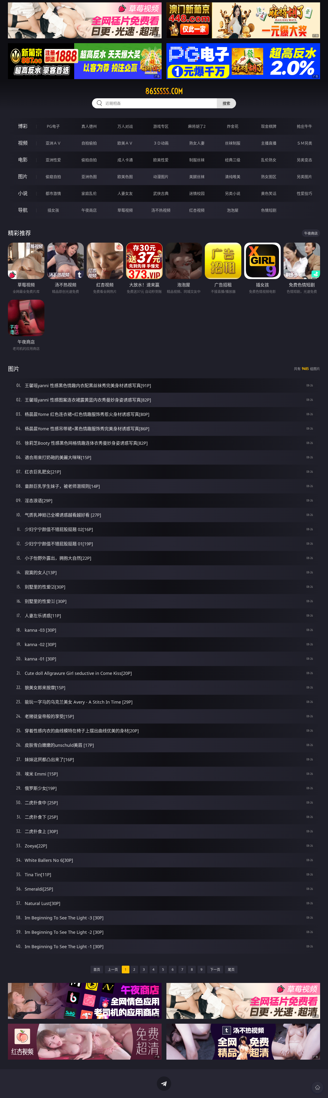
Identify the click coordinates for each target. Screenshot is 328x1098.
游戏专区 (161, 126)
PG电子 (53, 126)
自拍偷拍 (89, 143)
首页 (96, 969)
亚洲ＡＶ (53, 143)
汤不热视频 (160, 210)
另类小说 (232, 193)
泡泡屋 (232, 210)
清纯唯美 (232, 176)
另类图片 (304, 176)
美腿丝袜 (197, 176)
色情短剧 (268, 210)
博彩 (23, 126)
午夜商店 (89, 210)
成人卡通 (125, 160)
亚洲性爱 (53, 160)
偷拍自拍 (89, 160)
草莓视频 (125, 210)
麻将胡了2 (197, 126)
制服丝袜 (197, 160)
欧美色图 (125, 176)
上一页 (113, 969)
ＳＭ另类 (304, 143)
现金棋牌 (268, 126)
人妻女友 (125, 193)
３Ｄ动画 (161, 143)
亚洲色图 (89, 176)
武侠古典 (161, 193)
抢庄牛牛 (304, 126)
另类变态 (304, 160)
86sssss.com (164, 91)
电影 (23, 160)
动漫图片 (161, 176)
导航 (23, 210)
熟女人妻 (197, 143)
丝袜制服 (232, 143)
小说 (23, 193)
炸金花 (232, 126)
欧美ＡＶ (125, 143)
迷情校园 (197, 193)
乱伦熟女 (268, 160)
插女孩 (53, 210)
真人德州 (89, 126)
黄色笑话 (268, 193)
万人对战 (125, 126)
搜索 (226, 103)
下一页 (215, 969)
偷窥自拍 (53, 176)
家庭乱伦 (89, 193)
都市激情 (53, 193)
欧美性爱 (161, 160)
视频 (23, 143)
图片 (23, 176)
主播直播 (268, 143)
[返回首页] (317, 1087)
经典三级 (232, 160)
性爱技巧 (304, 193)
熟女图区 (268, 176)
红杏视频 (197, 210)
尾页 (231, 969)
